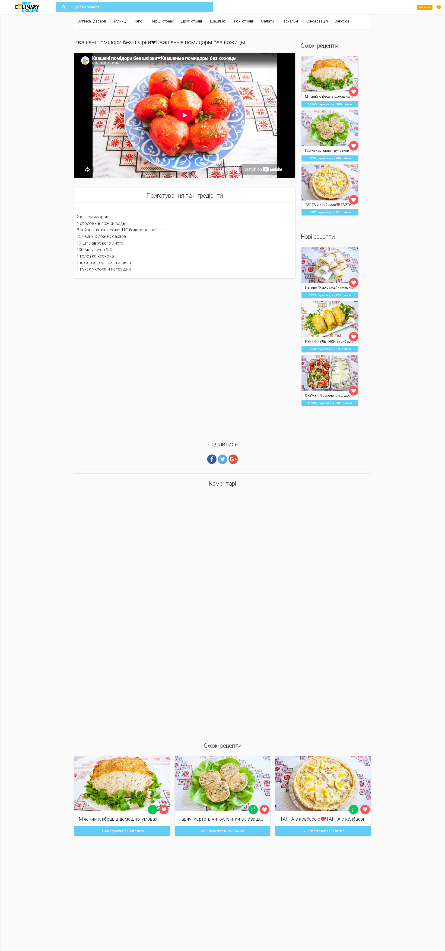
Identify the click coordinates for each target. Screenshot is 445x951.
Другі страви (192, 21)
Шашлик (217, 21)
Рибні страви (243, 21)
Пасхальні (290, 21)
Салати (267, 21)
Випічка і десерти (92, 21)
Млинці (120, 21)
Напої (138, 21)
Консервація (316, 21)
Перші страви (162, 21)
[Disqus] (222, 552)
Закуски (342, 21)
